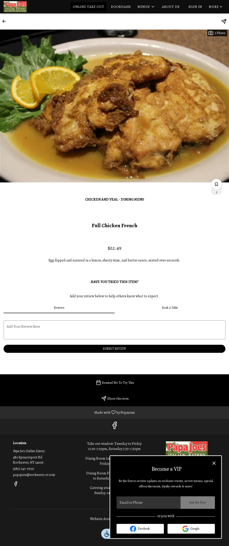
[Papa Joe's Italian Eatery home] (24, 6)
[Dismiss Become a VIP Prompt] (214, 463)
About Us (171, 6)
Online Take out (88, 6)
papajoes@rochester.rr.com (34, 474)
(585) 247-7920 (23, 468)
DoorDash (121, 6)
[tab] (59, 307)
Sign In (195, 6)
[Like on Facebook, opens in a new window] (114, 426)
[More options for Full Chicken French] (216, 184)
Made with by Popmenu (69, 412)
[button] (146, 6)
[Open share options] (224, 21)
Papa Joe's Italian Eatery (187, 451)
